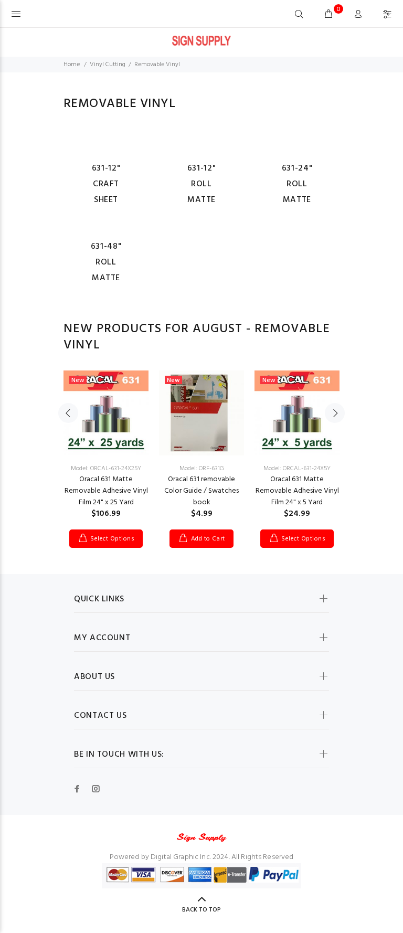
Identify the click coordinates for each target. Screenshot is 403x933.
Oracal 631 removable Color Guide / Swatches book (201, 490)
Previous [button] (68, 413)
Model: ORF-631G (201, 468)
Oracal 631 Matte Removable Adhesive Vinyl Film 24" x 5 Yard (297, 490)
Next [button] (335, 413)
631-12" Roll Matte (201, 184)
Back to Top (201, 910)
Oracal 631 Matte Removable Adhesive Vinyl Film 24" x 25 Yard (106, 490)
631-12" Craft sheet (106, 184)
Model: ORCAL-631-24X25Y (106, 468)
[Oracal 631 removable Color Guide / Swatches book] (201, 412)
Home (71, 64)
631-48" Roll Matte (106, 262)
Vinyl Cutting (107, 64)
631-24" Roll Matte (297, 184)
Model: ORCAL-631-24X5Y (297, 468)
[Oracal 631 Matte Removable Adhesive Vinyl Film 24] (106, 412)
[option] (106, 448)
